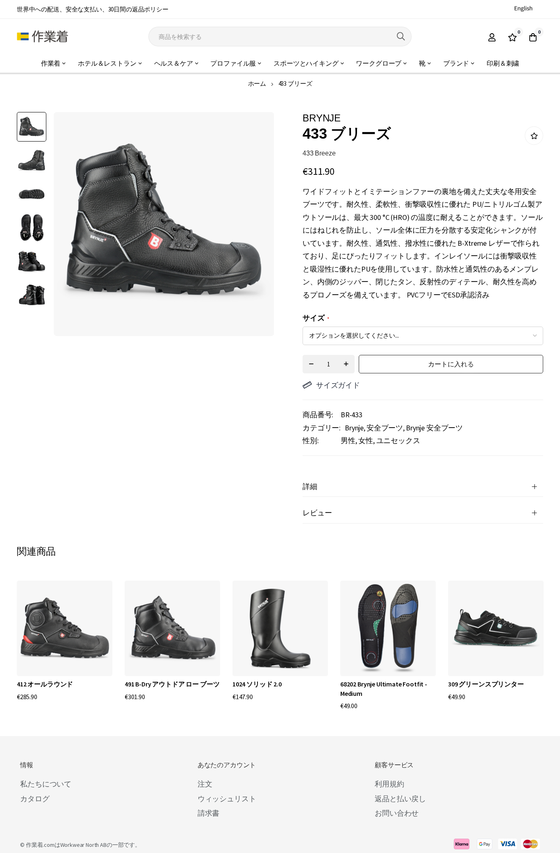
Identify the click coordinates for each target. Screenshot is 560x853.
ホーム (257, 83)
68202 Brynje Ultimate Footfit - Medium (383, 688)
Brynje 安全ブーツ (434, 427)
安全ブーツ (385, 427)
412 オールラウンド (45, 684)
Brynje (354, 427)
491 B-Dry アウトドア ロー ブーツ (172, 684)
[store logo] (42, 36)
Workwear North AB (83, 844)
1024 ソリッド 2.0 (257, 684)
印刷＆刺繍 (503, 63)
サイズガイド (338, 385)
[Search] (401, 36)
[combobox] (280, 36)
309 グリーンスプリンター (486, 684)
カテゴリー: (322, 427)
